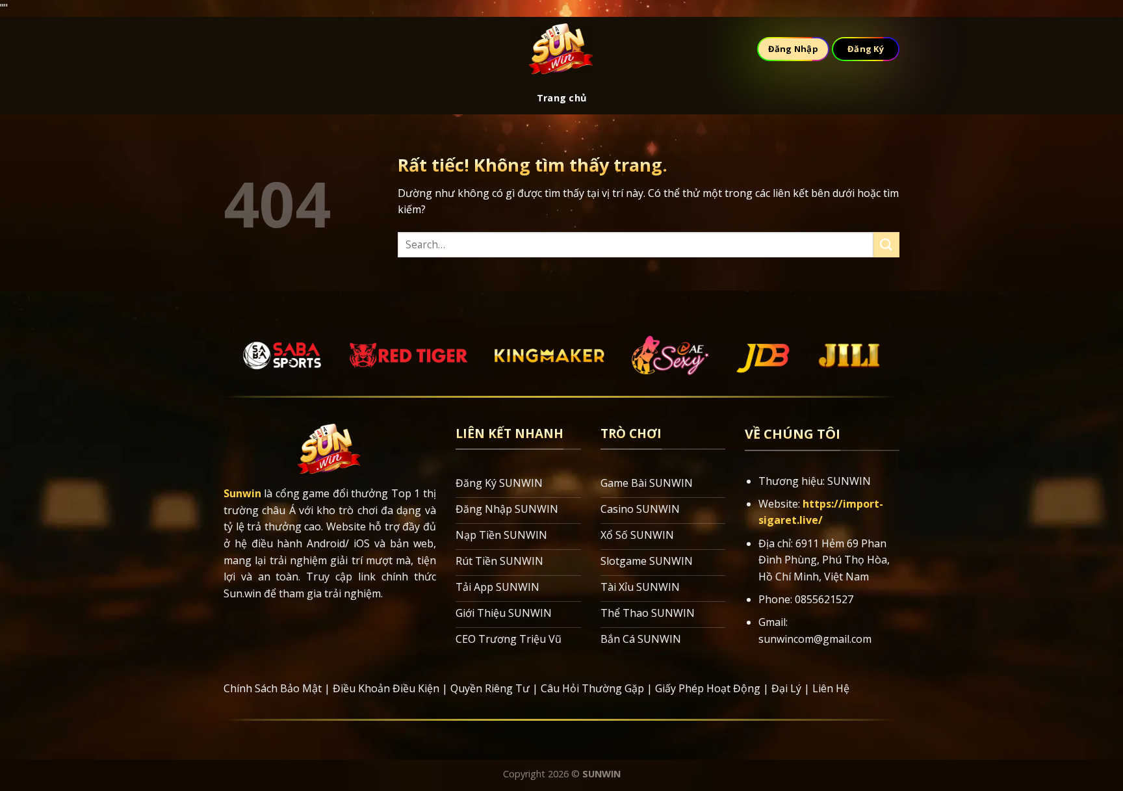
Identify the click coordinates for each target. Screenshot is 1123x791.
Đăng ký (865, 49)
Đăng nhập (793, 49)
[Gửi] (886, 244)
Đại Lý (786, 688)
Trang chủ (562, 98)
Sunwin (242, 493)
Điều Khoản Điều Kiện (386, 688)
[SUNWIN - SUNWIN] (561, 49)
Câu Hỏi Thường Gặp (592, 688)
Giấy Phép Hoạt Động (707, 688)
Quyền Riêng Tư (490, 688)
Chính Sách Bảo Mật (273, 688)
